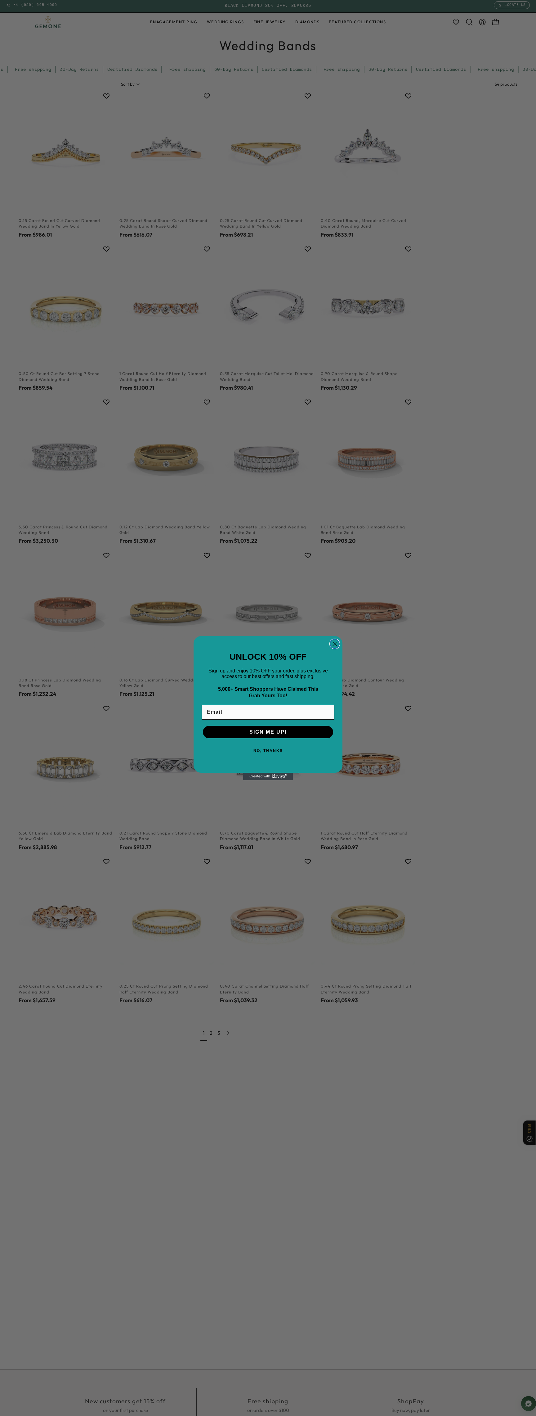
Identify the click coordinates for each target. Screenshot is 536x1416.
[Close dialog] (334, 644)
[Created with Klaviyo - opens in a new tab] (268, 776)
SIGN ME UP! (268, 732)
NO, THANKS (268, 751)
